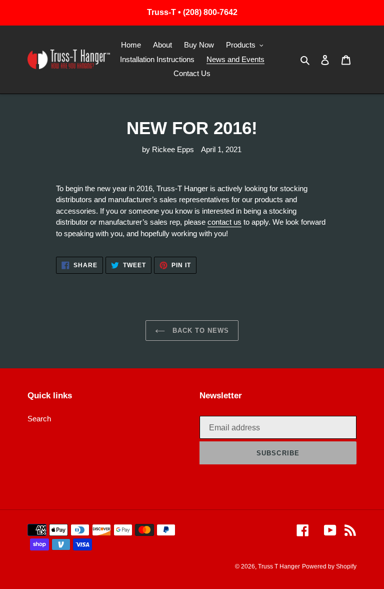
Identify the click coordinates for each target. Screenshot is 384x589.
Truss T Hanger (279, 566)
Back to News (200, 330)
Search (39, 418)
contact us (225, 222)
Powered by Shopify (329, 566)
